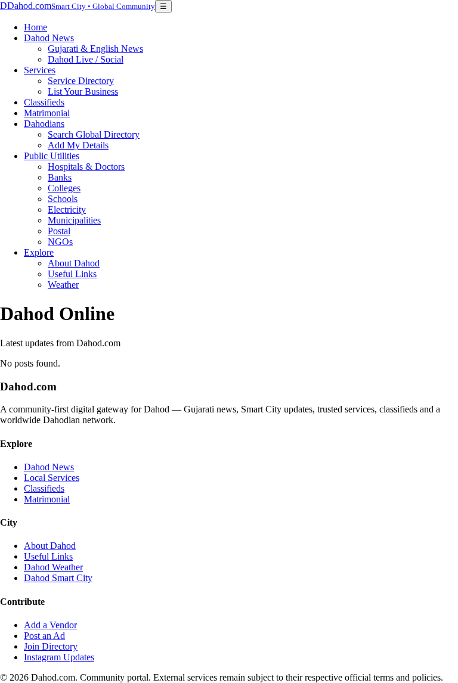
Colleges (64, 188)
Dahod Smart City (58, 578)
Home (35, 27)
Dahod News (49, 38)
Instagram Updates (59, 657)
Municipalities (74, 220)
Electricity (67, 209)
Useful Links (72, 274)
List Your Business (83, 91)
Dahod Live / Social (85, 59)
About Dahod (74, 263)
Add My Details (78, 145)
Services (39, 70)
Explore (39, 252)
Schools (63, 199)
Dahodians (44, 124)
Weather (63, 285)
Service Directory (81, 81)
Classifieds (44, 102)
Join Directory (51, 646)
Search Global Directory (94, 134)
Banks (60, 177)
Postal (59, 231)
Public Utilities (51, 156)
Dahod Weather (53, 567)
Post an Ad (44, 636)
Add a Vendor (50, 625)
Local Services (51, 478)
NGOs (60, 242)
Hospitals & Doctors (86, 167)
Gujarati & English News (95, 49)
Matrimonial (47, 113)
